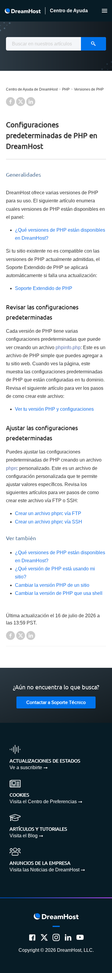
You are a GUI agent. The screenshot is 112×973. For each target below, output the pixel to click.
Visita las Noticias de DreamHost (44, 869)
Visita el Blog (24, 835)
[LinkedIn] (68, 937)
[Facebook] (32, 937)
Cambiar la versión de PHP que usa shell (58, 593)
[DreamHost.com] (23, 11)
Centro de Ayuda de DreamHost (32, 89)
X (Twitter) (20, 101)
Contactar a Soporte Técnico (56, 702)
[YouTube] (80, 937)
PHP (66, 89)
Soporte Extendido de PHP (43, 288)
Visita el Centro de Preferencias (43, 801)
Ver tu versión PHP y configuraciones (54, 409)
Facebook (10, 101)
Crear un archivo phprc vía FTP (48, 513)
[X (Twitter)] (44, 937)
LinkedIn (30, 101)
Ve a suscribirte (26, 767)
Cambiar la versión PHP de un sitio (52, 585)
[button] (104, 11)
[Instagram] (56, 937)
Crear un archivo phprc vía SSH (48, 521)
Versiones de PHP (89, 89)
